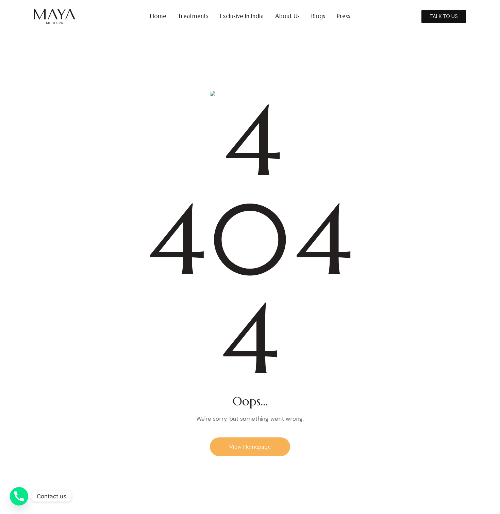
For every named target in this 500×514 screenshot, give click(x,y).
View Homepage (250, 446)
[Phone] (19, 496)
